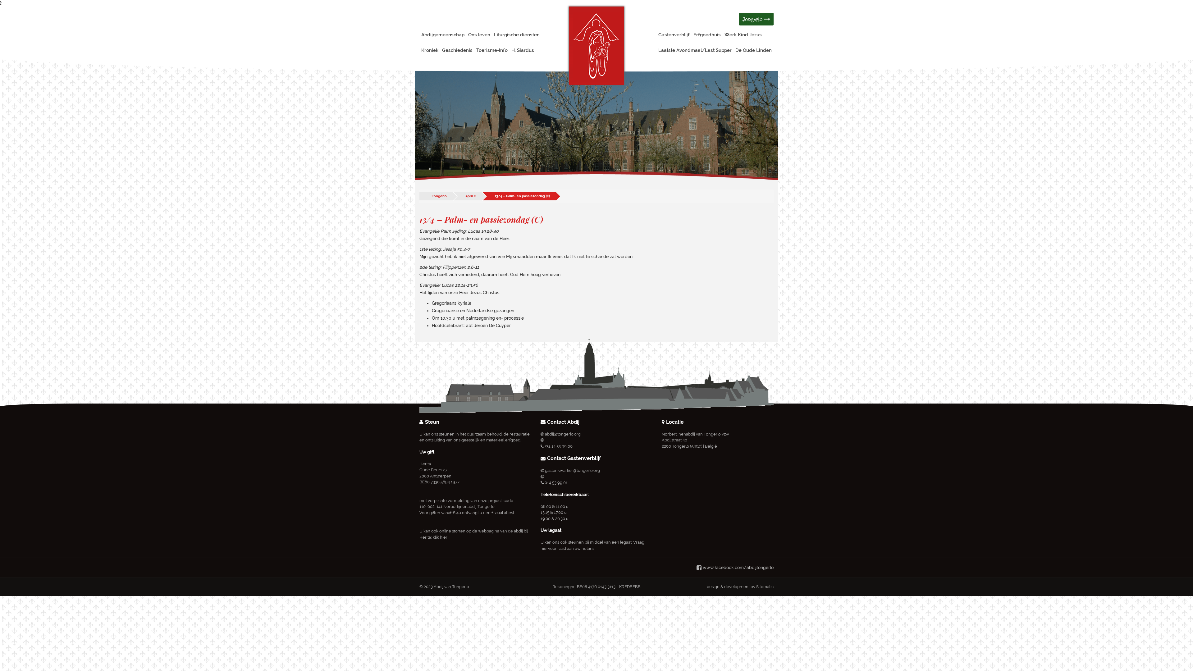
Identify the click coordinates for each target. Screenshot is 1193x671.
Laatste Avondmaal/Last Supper (695, 50)
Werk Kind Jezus (743, 35)
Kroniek (429, 50)
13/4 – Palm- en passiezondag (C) (522, 196)
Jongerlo (753, 19)
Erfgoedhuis (707, 35)
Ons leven (479, 35)
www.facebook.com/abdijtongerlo (738, 567)
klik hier (440, 537)
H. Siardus (522, 50)
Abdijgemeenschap (442, 35)
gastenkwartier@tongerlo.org (572, 470)
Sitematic (765, 586)
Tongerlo (439, 196)
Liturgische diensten (517, 35)
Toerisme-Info (492, 50)
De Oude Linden (753, 50)
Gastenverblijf (674, 35)
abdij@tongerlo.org (563, 434)
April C (470, 196)
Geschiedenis (457, 50)
